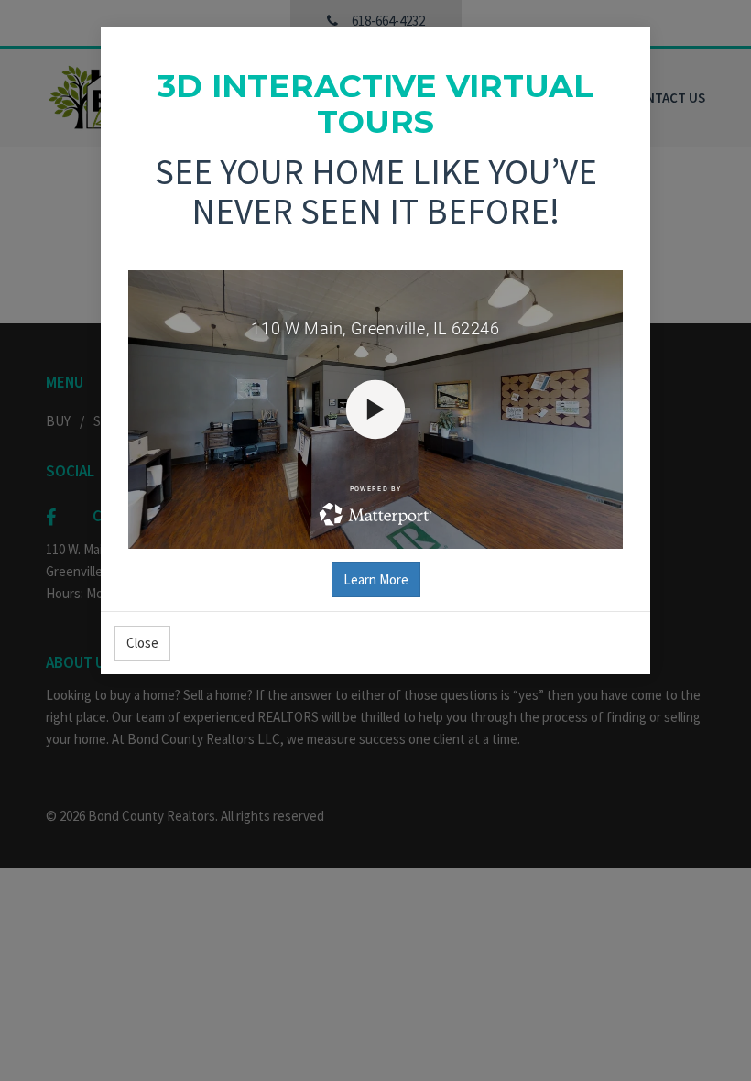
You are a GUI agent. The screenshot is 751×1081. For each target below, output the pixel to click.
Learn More (375, 579)
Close (142, 642)
